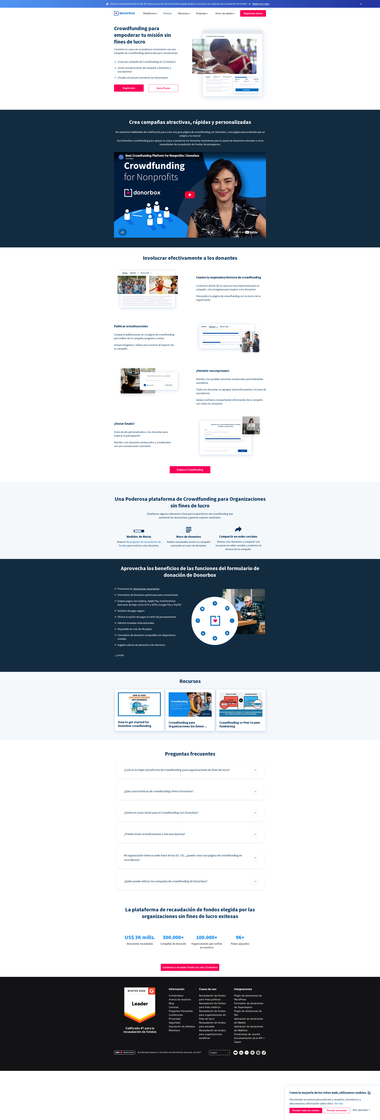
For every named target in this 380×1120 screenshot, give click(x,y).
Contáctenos (176, 995)
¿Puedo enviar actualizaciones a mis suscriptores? (154, 834)
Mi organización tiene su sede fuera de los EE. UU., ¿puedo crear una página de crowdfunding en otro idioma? (183, 857)
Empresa (201, 13)
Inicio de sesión (224, 13)
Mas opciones (360, 1110)
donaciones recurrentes (146, 588)
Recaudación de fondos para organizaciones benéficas (212, 1034)
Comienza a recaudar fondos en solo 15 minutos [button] (190, 967)
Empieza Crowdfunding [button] (190, 469)
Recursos (183, 13)
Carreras (173, 1007)
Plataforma (149, 13)
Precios (167, 13)
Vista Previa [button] (163, 88)
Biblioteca (174, 1030)
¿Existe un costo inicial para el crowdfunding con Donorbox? (161, 812)
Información (176, 989)
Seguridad (174, 1022)
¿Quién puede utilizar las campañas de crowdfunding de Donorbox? (166, 881)
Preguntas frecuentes (181, 1011)
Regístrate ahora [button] (253, 13)
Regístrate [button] (129, 88)
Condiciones (176, 1014)
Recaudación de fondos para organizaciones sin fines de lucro (212, 1015)
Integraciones (243, 989)
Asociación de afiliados (182, 1026)
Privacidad (175, 1018)
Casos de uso (207, 989)
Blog (171, 1003)
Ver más (338, 1103)
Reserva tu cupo (260, 3)
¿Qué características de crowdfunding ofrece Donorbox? (159, 791)
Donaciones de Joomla (247, 1034)
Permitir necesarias (337, 1110)
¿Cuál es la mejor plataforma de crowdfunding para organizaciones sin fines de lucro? (177, 770)
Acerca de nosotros (180, 999)
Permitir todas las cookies (305, 1110)
